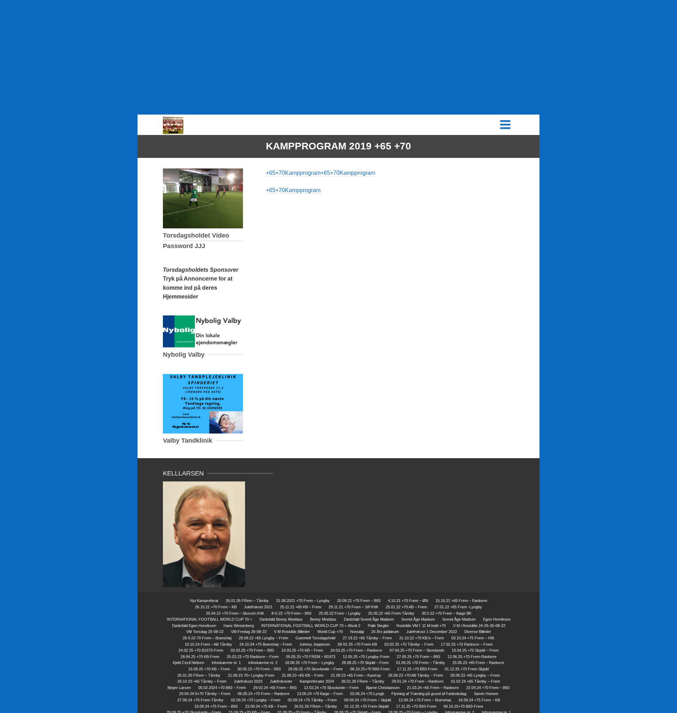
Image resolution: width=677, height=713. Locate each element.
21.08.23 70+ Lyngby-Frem (251, 675)
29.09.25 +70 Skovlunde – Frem (315, 669)
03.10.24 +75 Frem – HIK (472, 638)
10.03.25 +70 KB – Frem (302, 650)
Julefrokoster (281, 681)
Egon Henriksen (497, 619)
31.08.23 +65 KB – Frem (302, 675)
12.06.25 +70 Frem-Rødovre (471, 656)
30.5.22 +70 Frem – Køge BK (446, 613)
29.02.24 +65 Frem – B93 (275, 688)
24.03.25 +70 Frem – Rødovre (356, 650)
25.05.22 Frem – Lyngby (340, 613)
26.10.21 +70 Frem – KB (216, 607)
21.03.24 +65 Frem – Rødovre (433, 688)
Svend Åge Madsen (418, 619)
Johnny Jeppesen (314, 644)
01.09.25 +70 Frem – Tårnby (420, 662)
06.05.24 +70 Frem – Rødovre (263, 694)
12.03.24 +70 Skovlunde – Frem (331, 688)
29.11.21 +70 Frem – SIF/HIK (353, 607)
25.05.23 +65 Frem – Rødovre (478, 662)
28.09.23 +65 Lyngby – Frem (475, 675)
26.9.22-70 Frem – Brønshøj (207, 638)
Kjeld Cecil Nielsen (188, 662)
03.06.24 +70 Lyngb (367, 694)
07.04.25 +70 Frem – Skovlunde (417, 650)
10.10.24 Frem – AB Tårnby (208, 644)
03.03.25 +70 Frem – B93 (252, 650)
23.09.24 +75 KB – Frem (266, 706)
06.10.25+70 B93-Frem (370, 669)
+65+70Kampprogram (293, 173)
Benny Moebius (323, 619)
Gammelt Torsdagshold (315, 638)
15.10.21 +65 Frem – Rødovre (461, 600)
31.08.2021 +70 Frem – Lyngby (303, 600)
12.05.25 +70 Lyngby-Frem (366, 656)
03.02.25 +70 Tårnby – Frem (408, 644)
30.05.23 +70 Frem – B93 (259, 669)
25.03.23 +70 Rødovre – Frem (253, 656)
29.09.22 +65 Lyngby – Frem (263, 638)
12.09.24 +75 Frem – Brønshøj (424, 700)
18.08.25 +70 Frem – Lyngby (309, 662)
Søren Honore (486, 694)
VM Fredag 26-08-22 (249, 631)
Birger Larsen (179, 688)
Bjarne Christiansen (383, 688)
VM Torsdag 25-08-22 (205, 631)
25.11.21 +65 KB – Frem (300, 607)
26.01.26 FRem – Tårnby (247, 600)
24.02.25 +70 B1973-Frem (200, 650)
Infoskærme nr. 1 (226, 662)
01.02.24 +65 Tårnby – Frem (475, 681)
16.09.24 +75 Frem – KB (479, 700)
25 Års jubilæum (385, 631)
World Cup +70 (330, 631)
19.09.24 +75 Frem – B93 (216, 706)
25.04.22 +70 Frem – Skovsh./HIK (235, 613)
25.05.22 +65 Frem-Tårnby (391, 613)
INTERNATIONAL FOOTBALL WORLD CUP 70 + (209, 619)
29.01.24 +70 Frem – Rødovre (418, 681)
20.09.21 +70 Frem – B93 (358, 600)
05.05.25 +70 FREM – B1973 (310, 656)
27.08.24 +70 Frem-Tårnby (200, 700)
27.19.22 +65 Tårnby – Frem (367, 638)
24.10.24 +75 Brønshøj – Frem (265, 644)
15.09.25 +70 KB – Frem (209, 669)
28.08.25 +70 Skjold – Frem (365, 662)
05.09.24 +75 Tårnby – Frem (312, 700)
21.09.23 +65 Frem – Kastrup (356, 675)
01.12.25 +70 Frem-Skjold (467, 669)
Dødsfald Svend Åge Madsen (369, 619)
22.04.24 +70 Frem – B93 (488, 688)
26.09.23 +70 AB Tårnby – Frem (415, 675)
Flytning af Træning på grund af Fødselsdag (428, 694)
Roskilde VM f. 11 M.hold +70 (421, 625)
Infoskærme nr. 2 (262, 662)
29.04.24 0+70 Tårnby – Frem (204, 694)
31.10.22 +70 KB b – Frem (421, 638)
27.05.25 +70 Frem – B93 (418, 656)
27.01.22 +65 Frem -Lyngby (458, 607)
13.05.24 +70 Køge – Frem (320, 694)
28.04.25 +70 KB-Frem (200, 656)
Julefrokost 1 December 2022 (431, 631)
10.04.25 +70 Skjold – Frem (475, 650)
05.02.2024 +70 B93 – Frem (222, 688)
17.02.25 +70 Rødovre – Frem (467, 644)
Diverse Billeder (477, 631)
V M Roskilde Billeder (292, 631)
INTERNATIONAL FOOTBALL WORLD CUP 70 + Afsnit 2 (310, 625)
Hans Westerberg (239, 625)
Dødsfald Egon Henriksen (194, 625)
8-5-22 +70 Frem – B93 (291, 613)
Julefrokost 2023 (248, 681)
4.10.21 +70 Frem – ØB (408, 600)
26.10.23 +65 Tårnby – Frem (201, 681)
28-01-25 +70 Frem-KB (357, 644)
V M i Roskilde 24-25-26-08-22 (479, 625)
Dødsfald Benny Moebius (281, 619)
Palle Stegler (378, 625)
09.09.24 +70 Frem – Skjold (367, 700)
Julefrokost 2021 (258, 607)
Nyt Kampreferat (204, 600)
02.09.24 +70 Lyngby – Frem (255, 700)
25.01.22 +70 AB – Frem (406, 607)
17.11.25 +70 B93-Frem (417, 669)
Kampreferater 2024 (317, 681)
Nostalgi (357, 631)
